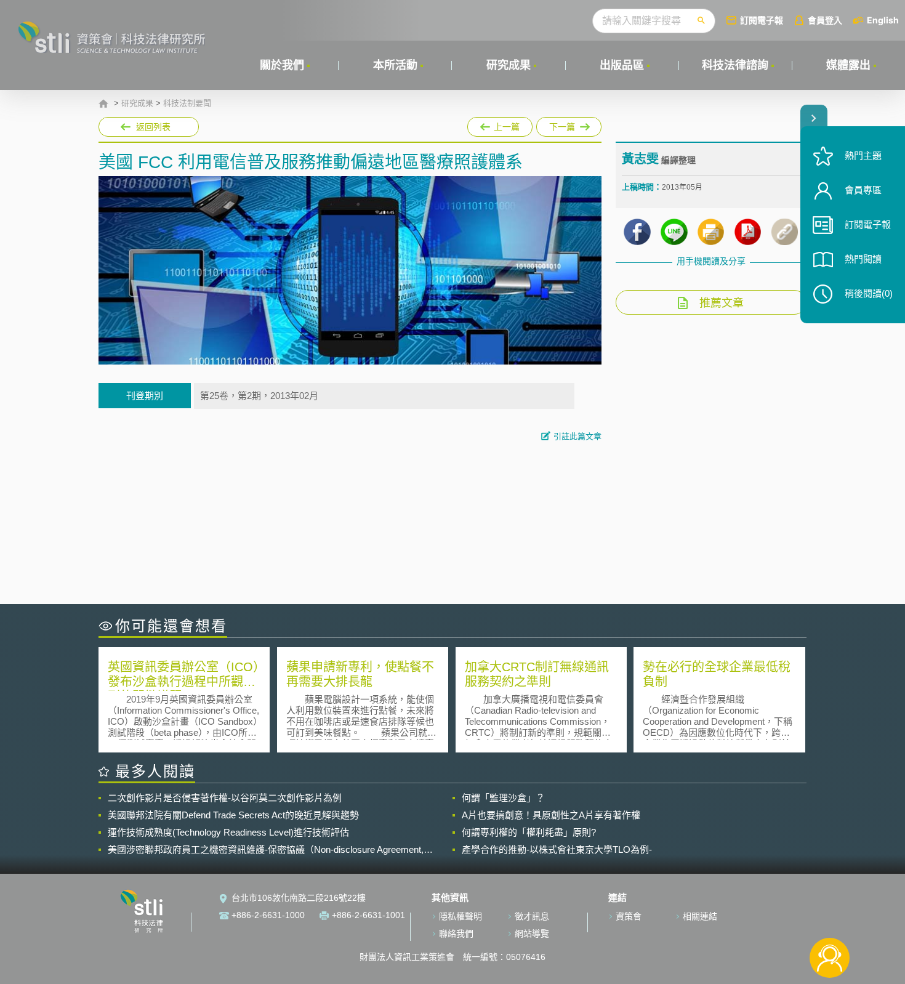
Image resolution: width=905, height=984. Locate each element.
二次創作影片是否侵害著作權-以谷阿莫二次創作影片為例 (225, 797)
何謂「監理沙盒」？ (503, 797)
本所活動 (395, 65)
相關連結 (700, 916)
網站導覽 (532, 933)
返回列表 (153, 127)
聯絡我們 (456, 933)
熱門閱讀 (863, 259)
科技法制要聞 (187, 103)
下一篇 (568, 124)
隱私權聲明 (460, 916)
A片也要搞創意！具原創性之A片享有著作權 (551, 815)
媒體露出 (848, 65)
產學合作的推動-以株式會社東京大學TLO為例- (557, 849)
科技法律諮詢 (735, 65)
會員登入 (825, 20)
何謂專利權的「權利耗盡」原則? (529, 832)
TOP (829, 917)
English (883, 20)
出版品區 (622, 65)
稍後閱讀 (869, 293)
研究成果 (508, 65)
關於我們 (282, 65)
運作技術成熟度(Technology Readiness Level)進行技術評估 (228, 832)
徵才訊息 (532, 916)
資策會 (629, 916)
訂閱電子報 (761, 20)
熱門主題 (863, 155)
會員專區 (863, 190)
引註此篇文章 (577, 436)
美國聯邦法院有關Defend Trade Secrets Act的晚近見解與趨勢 (233, 815)
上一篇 (500, 124)
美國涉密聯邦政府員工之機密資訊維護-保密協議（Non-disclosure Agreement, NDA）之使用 (266, 849)
